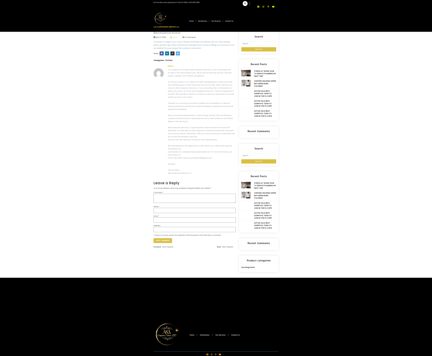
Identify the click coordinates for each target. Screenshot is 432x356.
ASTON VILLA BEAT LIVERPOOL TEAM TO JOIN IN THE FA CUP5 (263, 103)
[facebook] (167, 53)
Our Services (216, 21)
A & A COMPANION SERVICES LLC (166, 27)
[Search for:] (258, 44)
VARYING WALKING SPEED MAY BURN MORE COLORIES (265, 83)
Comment (158, 192)
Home (191, 21)
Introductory (202, 21)
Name (157, 206)
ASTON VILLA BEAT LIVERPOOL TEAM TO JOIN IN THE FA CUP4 (263, 113)
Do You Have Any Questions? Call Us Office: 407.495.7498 (176, 2)
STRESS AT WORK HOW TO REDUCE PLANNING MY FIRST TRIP (265, 73)
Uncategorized (248, 267)
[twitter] (161, 53)
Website (157, 225)
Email (156, 216)
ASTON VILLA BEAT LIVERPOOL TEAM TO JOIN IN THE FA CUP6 (263, 93)
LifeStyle (169, 60)
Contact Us (229, 21)
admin (174, 37)
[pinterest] (172, 53)
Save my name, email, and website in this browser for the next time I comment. (188, 235)
